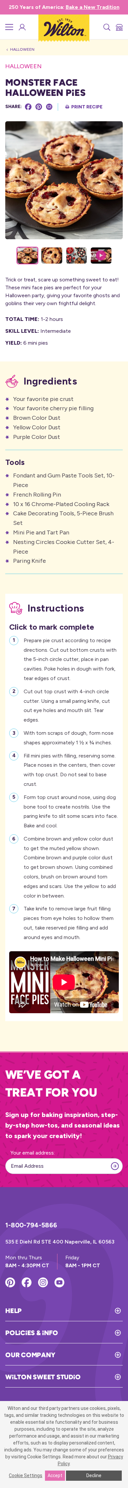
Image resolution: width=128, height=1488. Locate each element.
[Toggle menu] (9, 27)
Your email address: (33, 1153)
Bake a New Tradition (92, 7)
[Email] (49, 106)
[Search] (106, 27)
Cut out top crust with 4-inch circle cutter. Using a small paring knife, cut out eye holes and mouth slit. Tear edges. (67, 705)
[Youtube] (59, 1282)
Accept (55, 1475)
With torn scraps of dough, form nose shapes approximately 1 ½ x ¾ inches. (69, 738)
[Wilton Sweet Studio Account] (22, 27)
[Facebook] (28, 106)
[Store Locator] (119, 27)
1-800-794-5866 (31, 1225)
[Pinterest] (38, 106)
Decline (93, 1475)
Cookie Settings (25, 1475)
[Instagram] (43, 1282)
